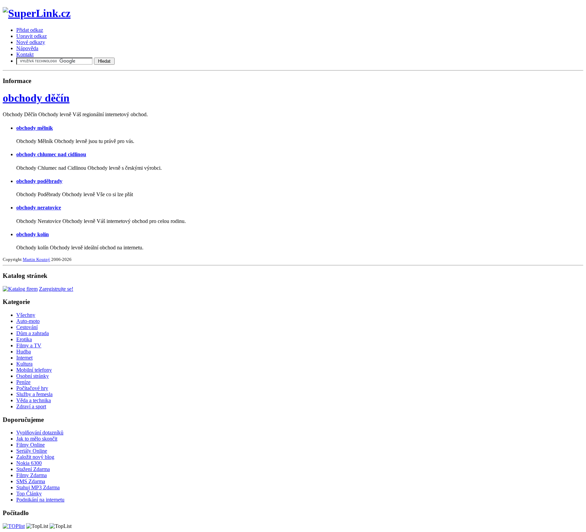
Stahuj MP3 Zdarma (38, 487)
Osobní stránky (32, 376)
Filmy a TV (28, 345)
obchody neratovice (38, 207)
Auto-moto (28, 321)
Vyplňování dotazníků (39, 432)
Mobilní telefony (34, 370)
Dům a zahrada (32, 333)
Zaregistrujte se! (56, 289)
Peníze (23, 382)
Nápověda (27, 48)
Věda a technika (33, 400)
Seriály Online (31, 451)
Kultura (24, 364)
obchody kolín (32, 234)
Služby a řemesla (34, 394)
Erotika (24, 339)
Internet (24, 358)
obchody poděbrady (39, 181)
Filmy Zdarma (31, 475)
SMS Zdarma (30, 481)
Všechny (25, 315)
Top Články (29, 493)
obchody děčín (36, 98)
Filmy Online (30, 445)
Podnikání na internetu (40, 500)
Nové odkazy (30, 42)
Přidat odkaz (29, 30)
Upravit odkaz (31, 36)
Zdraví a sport (31, 406)
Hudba (23, 351)
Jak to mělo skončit (36, 439)
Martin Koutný (36, 259)
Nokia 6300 (29, 463)
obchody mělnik (34, 128)
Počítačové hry (32, 388)
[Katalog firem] (20, 289)
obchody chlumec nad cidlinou (51, 154)
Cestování (27, 327)
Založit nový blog (35, 457)
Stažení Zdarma (33, 469)
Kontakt (25, 54)
